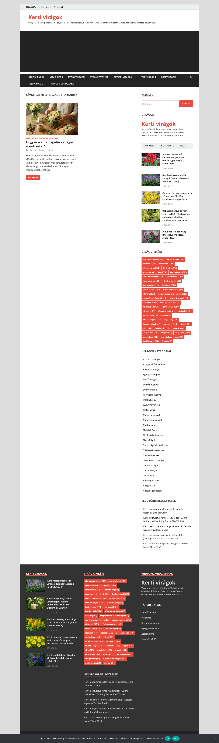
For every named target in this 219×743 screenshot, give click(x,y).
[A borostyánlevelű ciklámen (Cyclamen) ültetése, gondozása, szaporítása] (151, 154)
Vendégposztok (151, 480)
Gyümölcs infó (148, 639)
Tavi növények (150, 470)
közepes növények (173, 289)
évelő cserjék (151, 341)
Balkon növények (152, 369)
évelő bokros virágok (172, 337)
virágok (178, 328)
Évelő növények (151, 384)
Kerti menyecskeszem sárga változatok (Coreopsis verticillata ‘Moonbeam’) (62, 640)
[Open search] (191, 77)
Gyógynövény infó (150, 628)
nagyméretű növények (154, 298)
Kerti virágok (46, 7)
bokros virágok (175, 259)
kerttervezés (151, 285)
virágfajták (162, 328)
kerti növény (175, 276)
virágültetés (150, 337)
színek (166, 315)
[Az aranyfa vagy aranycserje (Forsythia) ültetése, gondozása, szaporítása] (151, 193)
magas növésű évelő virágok (172, 294)
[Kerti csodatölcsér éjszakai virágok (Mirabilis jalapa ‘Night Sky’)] (35, 655)
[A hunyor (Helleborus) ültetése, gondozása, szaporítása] (151, 231)
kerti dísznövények (153, 276)
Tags (183, 145)
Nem (176, 738)
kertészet (169, 285)
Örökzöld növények (153, 435)
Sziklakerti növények (153, 450)
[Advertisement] (109, 51)
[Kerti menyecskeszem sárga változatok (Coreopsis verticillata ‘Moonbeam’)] (35, 637)
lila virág (149, 294)
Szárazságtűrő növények (155, 445)
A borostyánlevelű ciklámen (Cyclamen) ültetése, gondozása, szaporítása (173, 159)
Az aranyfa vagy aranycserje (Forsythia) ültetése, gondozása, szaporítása (177, 196)
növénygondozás (169, 302)
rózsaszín (149, 311)
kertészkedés (151, 289)
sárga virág (170, 319)
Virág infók (58, 7)
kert (162, 272)
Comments (167, 145)
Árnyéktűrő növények (154, 364)
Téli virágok (36, 84)
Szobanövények (151, 455)
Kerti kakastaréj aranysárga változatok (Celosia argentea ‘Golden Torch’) (62, 622)
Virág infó (146, 617)
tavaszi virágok (151, 324)
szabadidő (184, 311)
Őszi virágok (168, 77)
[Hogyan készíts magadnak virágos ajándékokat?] (52, 119)
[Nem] (215, 738)
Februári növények (152, 394)
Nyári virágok (148, 77)
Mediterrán (149, 424)
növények (150, 302)
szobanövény (150, 315)
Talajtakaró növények (154, 460)
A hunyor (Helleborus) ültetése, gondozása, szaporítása (174, 234)
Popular (150, 145)
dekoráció (149, 263)
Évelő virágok (76, 77)
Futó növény (149, 399)
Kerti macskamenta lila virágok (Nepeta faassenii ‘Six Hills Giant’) (175, 178)
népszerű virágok (179, 298)
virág (147, 328)
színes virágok (152, 319)
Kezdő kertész (148, 612)
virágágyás (182, 332)
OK (168, 738)
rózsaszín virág (166, 311)
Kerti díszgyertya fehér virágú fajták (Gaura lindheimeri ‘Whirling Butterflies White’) (59, 603)
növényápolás (151, 307)
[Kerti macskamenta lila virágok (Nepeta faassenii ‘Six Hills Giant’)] (151, 175)
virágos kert (150, 332)
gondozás (149, 272)
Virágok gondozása (62, 84)
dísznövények (151, 268)
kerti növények (152, 281)
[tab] (150, 146)
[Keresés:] (167, 103)
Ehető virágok (150, 379)
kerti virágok (172, 281)
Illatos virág (149, 409)
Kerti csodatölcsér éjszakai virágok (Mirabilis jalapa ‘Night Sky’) (61, 657)
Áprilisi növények (152, 359)
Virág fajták (32, 138)
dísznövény (166, 263)
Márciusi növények (152, 419)
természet (170, 324)
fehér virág (170, 268)
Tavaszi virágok (123, 77)
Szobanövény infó (150, 622)
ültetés (167, 341)
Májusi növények (151, 414)
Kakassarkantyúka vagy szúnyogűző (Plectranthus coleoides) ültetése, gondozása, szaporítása (176, 215)
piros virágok (171, 307)
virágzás (166, 332)
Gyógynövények (99, 77)
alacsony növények (153, 259)
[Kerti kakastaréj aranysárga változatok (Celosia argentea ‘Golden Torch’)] (35, 619)
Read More (32, 176)
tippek (185, 324)
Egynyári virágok (151, 374)
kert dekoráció (178, 272)
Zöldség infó (147, 633)
